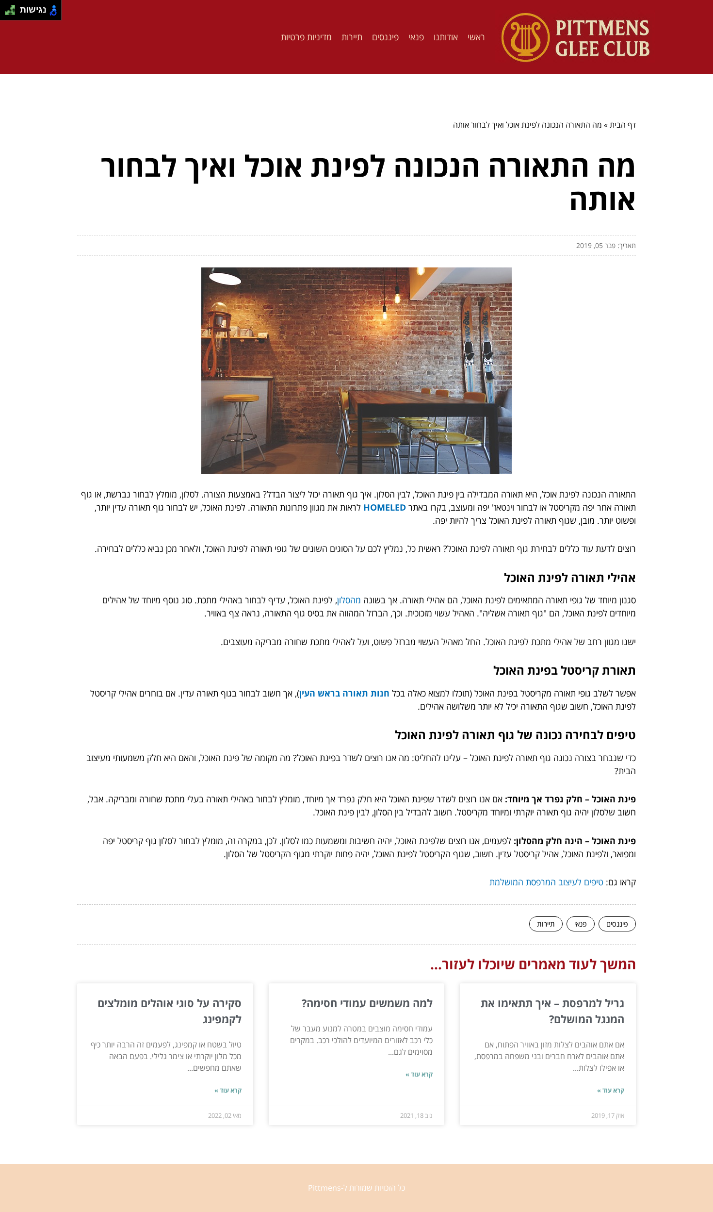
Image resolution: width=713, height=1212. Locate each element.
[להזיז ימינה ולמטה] (13, 13)
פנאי (416, 37)
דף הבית (623, 124)
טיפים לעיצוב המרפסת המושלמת (546, 882)
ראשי (476, 37)
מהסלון (349, 600)
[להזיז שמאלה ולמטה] (7, 13)
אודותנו (446, 37)
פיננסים (385, 37)
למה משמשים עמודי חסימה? (367, 1003)
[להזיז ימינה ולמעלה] (13, 7)
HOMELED (384, 507)
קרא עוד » (610, 1090)
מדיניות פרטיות (306, 37)
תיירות (351, 37)
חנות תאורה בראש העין (344, 693)
